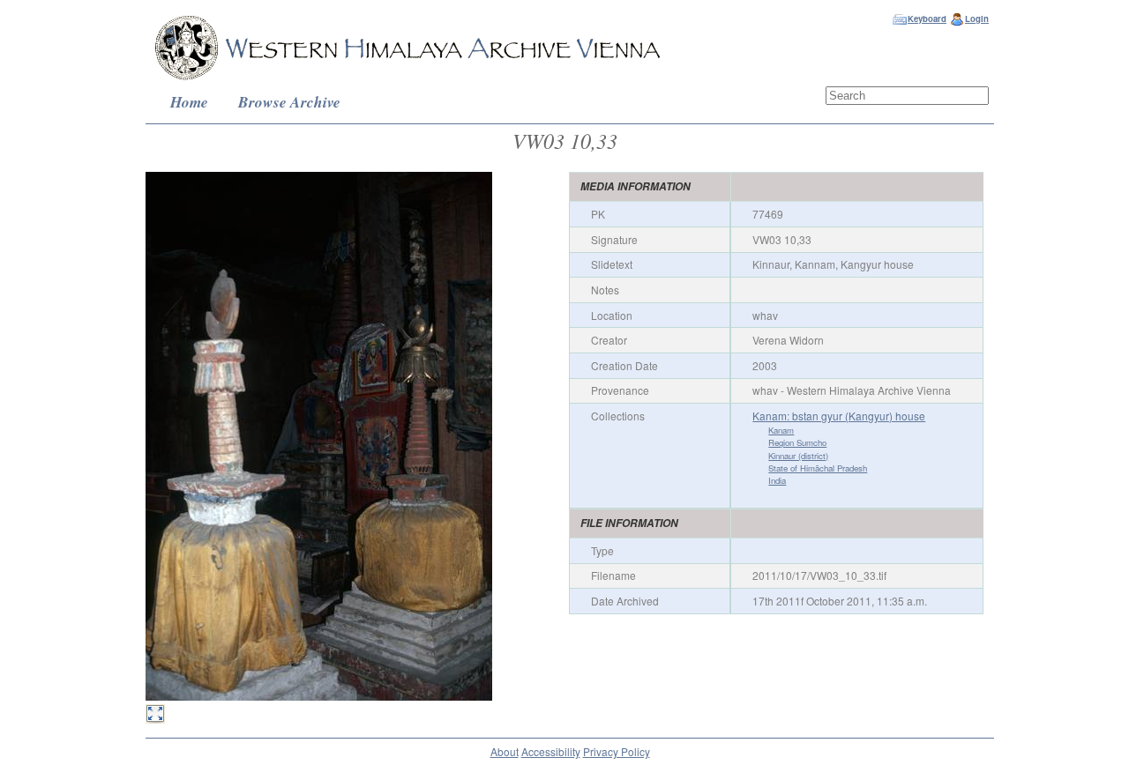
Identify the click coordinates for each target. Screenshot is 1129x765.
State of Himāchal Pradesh (817, 468)
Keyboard (927, 18)
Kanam (781, 430)
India (777, 480)
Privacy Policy (616, 751)
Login (977, 18)
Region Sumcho (797, 442)
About (504, 751)
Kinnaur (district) (798, 455)
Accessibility (550, 751)
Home (189, 102)
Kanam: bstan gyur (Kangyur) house (838, 415)
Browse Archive (289, 102)
